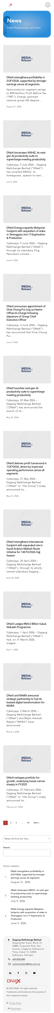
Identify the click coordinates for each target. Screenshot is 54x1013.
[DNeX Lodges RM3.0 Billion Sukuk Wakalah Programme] (27, 605)
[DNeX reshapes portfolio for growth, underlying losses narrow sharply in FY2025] (27, 759)
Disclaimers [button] (16, 1009)
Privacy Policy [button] (15, 1003)
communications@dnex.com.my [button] (26, 964)
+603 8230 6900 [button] (18, 959)
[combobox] (27, 838)
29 (28, 823)
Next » (36, 823)
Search (6, 848)
